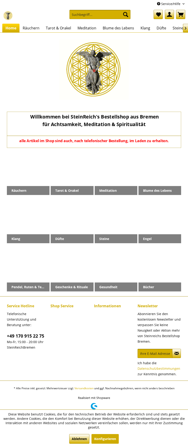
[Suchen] (125, 14)
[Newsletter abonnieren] (176, 353)
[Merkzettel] (158, 14)
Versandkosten (84, 388)
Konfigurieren (105, 439)
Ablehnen (79, 439)
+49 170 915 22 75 (25, 336)
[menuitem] (100, 16)
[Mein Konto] (169, 14)
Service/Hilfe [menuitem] (170, 4)
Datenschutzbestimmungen (159, 368)
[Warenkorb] (180, 14)
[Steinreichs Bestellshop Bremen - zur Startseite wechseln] (8, 15)
